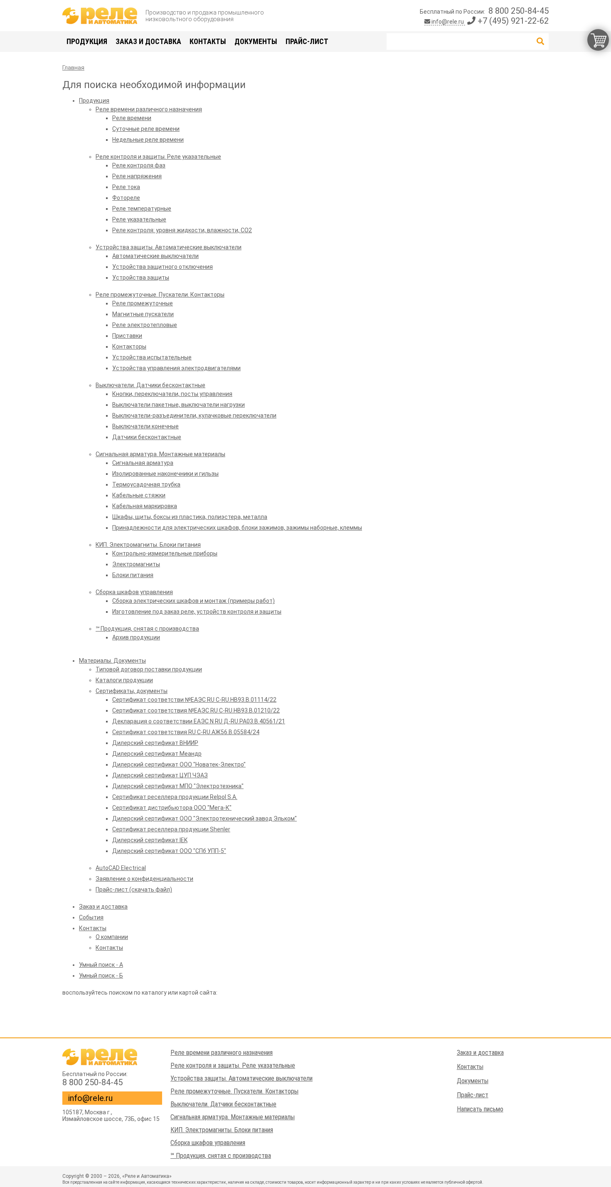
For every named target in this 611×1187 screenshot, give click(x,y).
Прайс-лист (307, 41)
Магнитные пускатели (143, 314)
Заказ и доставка (148, 41)
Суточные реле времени (146, 128)
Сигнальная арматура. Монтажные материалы (160, 454)
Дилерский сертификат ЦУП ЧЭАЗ (160, 775)
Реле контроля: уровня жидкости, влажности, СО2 (182, 230)
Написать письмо (480, 1109)
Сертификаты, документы (132, 691)
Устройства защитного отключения (162, 266)
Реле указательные (139, 219)
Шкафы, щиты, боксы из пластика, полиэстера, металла (189, 517)
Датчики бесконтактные (146, 437)
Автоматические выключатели (155, 256)
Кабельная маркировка (144, 506)
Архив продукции (136, 637)
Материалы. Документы (112, 660)
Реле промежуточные (142, 303)
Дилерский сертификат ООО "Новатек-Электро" (179, 764)
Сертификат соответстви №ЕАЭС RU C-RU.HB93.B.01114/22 (194, 699)
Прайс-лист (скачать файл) (134, 889)
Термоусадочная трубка (146, 484)
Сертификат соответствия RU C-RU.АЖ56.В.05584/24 (185, 732)
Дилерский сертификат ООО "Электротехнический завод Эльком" (204, 818)
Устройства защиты (140, 277)
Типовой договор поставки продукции (149, 669)
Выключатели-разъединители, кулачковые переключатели (194, 415)
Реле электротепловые (144, 325)
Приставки (127, 335)
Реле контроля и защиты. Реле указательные (158, 156)
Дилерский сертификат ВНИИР (155, 743)
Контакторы (129, 346)
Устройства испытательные (152, 357)
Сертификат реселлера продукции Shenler (171, 829)
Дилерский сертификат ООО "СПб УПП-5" (169, 851)
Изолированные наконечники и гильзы (165, 473)
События (91, 917)
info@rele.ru (447, 21)
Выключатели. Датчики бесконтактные (150, 385)
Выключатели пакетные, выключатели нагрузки (178, 404)
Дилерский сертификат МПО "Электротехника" (178, 786)
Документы (255, 41)
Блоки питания (132, 575)
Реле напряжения (137, 176)
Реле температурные (141, 208)
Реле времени (131, 118)
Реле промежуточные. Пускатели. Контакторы (160, 294)
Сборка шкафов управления (134, 592)
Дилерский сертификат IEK (149, 840)
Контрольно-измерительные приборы (164, 553)
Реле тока (126, 187)
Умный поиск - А (101, 964)
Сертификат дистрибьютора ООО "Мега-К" (172, 807)
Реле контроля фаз (138, 165)
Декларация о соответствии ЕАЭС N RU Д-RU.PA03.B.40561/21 (198, 721)
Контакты (208, 41)
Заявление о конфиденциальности (144, 878)
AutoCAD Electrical (121, 868)
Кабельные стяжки (138, 495)
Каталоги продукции (124, 680)
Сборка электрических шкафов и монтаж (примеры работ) (193, 600)
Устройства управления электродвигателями (176, 368)
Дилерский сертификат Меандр (157, 753)
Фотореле (126, 197)
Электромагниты (136, 564)
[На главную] (99, 15)
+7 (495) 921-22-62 (512, 21)
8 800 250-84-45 (518, 11)
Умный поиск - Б (101, 975)
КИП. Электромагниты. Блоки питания (148, 544)
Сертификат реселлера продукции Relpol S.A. (174, 797)
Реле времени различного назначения (149, 109)
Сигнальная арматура (142, 463)
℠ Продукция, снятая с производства (147, 628)
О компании (112, 937)
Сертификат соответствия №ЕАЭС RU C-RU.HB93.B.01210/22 (196, 710)
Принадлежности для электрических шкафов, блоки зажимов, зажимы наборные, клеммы (237, 527)
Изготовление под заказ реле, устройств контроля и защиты (196, 611)
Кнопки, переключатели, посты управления (172, 394)
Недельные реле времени (148, 139)
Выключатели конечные (145, 426)
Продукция (87, 41)
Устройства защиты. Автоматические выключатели (168, 247)
